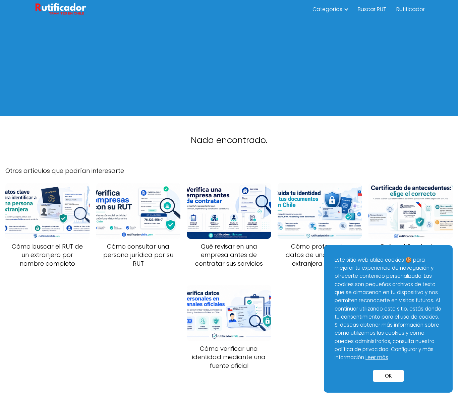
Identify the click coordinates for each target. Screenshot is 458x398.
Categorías (327, 9)
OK (388, 375)
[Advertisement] (229, 69)
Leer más (376, 357)
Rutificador (410, 9)
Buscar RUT (372, 9)
